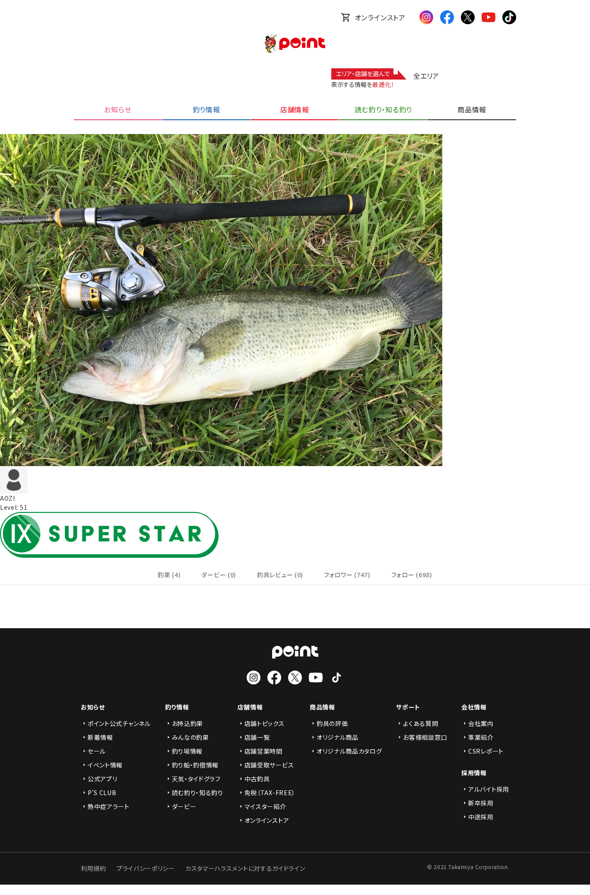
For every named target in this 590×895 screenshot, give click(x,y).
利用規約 (93, 868)
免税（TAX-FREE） (269, 792)
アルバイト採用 (488, 789)
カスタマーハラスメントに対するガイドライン (245, 868)
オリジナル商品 (337, 737)
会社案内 (481, 723)
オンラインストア (380, 17)
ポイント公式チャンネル (119, 723)
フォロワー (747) (347, 574)
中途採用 (481, 816)
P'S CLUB (102, 792)
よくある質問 (420, 723)
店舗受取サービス (269, 765)
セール (97, 751)
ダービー (184, 806)
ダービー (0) (218, 574)
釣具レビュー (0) (280, 574)
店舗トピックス (264, 723)
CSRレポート (486, 751)
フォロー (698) (411, 574)
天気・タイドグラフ (196, 778)
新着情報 (100, 737)
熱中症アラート (109, 806)
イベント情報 (105, 765)
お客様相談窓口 (425, 737)
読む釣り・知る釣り (197, 792)
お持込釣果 (187, 723)
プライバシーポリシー (146, 868)
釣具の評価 (332, 723)
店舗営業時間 (263, 751)
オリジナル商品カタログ (349, 751)
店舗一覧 (257, 737)
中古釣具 (257, 778)
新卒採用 (481, 803)
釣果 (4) (169, 574)
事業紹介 (481, 737)
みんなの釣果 (190, 737)
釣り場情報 (187, 751)
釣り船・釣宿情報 (195, 765)
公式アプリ (102, 778)
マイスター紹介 (265, 806)
